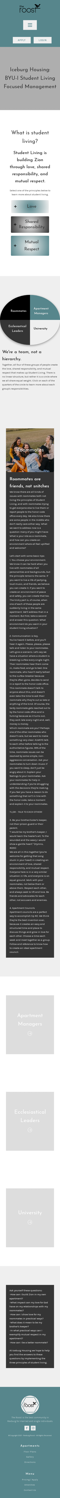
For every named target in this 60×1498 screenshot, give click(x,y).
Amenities (30, 1485)
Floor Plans (30, 1452)
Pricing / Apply (30, 1480)
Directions (30, 1462)
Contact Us (30, 1490)
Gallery (30, 1457)
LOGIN (43, 40)
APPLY (22, 40)
